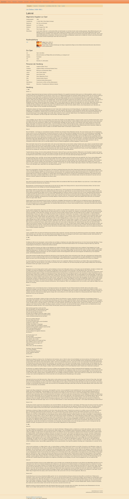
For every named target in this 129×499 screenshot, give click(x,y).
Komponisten (42, 6)
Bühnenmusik (38, 1)
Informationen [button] (46, 1)
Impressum (28, 497)
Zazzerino (3, 2)
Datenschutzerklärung (36, 497)
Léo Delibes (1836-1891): (34, 9)
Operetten (14, 1)
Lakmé (63, 6)
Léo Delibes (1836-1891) (51, 6)
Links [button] (52, 1)
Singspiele (20, 1)
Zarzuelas (26, 1)
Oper (59, 6)
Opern (9, 1)
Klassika (34, 498)
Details (38, 47)
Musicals (32, 1)
